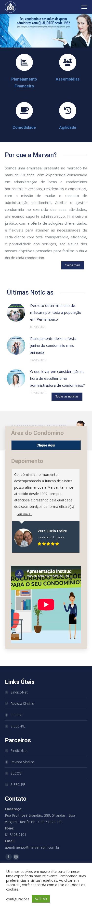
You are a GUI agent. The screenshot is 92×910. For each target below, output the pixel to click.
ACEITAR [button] (41, 898)
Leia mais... (24, 514)
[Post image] (16, 312)
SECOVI (16, 714)
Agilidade (67, 127)
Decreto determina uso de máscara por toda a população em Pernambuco (55, 312)
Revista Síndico (22, 703)
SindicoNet (19, 692)
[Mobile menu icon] (84, 7)
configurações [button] (17, 899)
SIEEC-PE (18, 726)
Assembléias (68, 79)
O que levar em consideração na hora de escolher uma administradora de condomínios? (57, 378)
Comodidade (24, 127)
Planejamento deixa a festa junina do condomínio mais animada (53, 345)
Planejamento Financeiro (24, 82)
